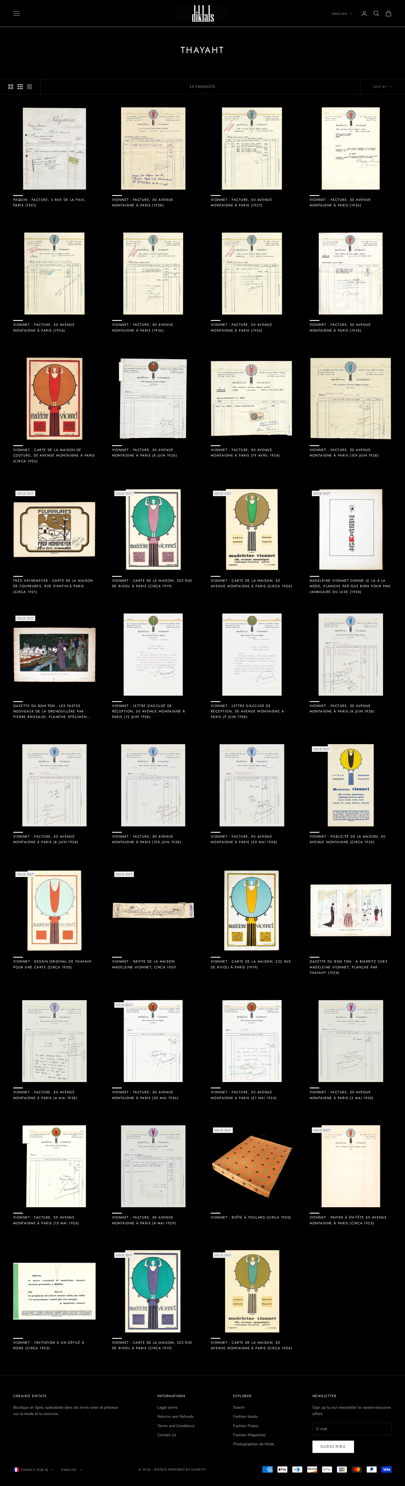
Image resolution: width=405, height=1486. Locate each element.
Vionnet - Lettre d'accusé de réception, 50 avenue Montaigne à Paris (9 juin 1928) (247, 711)
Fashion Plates (245, 1425)
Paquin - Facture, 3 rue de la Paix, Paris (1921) (49, 202)
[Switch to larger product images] (10, 86)
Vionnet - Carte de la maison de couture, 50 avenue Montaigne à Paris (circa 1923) (54, 455)
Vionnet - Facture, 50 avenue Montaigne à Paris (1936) (340, 202)
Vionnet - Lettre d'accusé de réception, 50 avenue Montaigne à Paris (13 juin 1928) (148, 711)
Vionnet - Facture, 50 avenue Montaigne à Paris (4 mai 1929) (144, 1220)
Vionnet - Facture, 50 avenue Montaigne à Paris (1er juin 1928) (344, 452)
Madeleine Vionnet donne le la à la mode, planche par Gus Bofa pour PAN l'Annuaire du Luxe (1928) (350, 586)
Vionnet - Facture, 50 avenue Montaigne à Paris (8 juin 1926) (144, 452)
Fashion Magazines (249, 1435)
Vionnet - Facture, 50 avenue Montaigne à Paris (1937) (241, 202)
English (339, 14)
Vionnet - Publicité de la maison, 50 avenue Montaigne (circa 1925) (348, 839)
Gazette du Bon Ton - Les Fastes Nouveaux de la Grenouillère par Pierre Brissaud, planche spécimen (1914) (50, 711)
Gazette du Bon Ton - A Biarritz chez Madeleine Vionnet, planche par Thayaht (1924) (349, 967)
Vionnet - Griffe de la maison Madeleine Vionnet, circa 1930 (144, 964)
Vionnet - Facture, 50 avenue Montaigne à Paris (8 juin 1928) (342, 708)
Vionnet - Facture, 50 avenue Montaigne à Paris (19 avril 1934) (245, 452)
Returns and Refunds (175, 1416)
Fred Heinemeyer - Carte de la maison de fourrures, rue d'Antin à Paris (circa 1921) (53, 586)
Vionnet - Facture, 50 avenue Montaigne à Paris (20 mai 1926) (145, 1095)
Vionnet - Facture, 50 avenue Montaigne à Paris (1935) (340, 327)
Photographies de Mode (253, 1444)
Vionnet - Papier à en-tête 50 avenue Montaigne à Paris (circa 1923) (348, 1220)
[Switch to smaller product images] (20, 86)
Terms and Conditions (176, 1425)
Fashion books (245, 1416)
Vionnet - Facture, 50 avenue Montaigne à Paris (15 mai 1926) (46, 1220)
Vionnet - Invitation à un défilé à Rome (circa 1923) (48, 1345)
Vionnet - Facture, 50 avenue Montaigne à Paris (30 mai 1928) (244, 839)
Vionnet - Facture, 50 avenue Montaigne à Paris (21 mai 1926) (244, 1095)
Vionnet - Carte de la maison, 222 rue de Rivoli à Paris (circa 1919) (152, 583)
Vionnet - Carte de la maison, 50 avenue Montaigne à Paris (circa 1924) (251, 583)
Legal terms (167, 1407)
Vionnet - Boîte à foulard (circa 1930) (251, 1217)
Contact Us (166, 1435)
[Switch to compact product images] (29, 86)
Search (239, 1407)
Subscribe (333, 1446)
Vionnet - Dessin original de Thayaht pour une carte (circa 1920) (52, 964)
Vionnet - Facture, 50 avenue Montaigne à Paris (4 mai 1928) (45, 1095)
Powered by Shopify (187, 1469)
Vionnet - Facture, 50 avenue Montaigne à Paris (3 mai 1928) (342, 1095)
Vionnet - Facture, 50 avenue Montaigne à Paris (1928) (143, 202)
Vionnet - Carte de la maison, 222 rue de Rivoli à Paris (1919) (251, 964)
